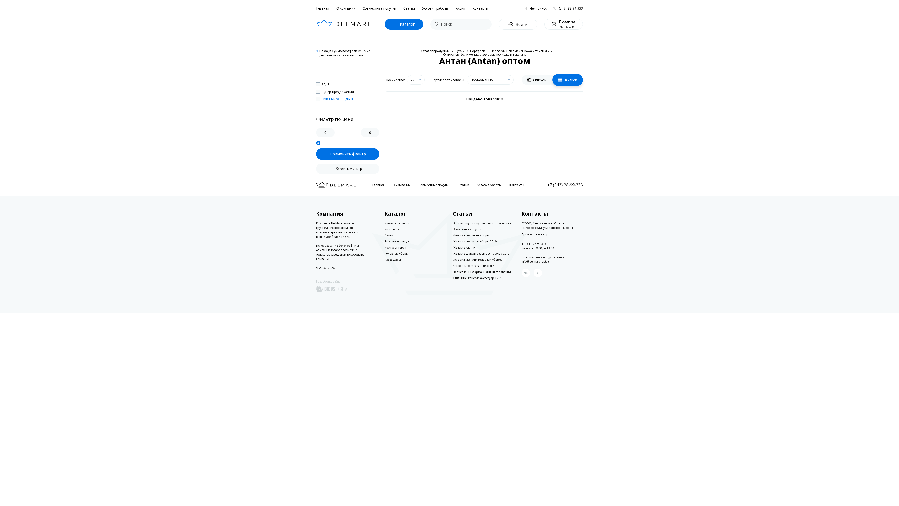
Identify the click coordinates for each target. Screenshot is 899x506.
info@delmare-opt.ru (536, 262)
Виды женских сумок (467, 229)
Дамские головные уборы (471, 235)
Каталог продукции (435, 50)
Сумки (459, 50)
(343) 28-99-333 (571, 8)
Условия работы (435, 8)
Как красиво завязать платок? (473, 266)
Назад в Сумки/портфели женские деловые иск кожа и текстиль (344, 53)
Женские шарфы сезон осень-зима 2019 (481, 254)
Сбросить (348, 169)
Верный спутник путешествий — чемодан (482, 223)
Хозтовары (392, 229)
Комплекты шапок (397, 223)
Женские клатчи (464, 247)
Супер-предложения (338, 92)
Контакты (480, 8)
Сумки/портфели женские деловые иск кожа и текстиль (484, 54)
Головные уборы (396, 254)
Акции (460, 8)
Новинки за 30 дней (337, 99)
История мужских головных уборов (477, 260)
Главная (322, 8)
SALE (325, 84)
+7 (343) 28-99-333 (565, 185)
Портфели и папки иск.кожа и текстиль (520, 50)
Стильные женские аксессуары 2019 (478, 278)
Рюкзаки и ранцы (397, 241)
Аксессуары (393, 260)
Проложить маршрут (536, 234)
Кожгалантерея (395, 247)
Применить (348, 153)
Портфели (477, 50)
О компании (345, 8)
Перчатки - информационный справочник (482, 272)
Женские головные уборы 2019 (475, 241)
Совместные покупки (379, 8)
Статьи (409, 8)
